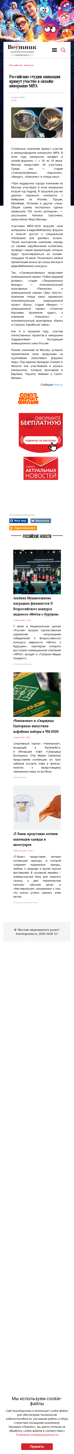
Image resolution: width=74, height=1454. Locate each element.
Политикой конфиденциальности (37, 1434)
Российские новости (21, 65)
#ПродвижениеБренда (22, 514)
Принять (37, 1446)
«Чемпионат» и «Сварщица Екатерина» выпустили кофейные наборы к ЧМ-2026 (36, 726)
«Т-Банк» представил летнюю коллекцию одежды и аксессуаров (35, 839)
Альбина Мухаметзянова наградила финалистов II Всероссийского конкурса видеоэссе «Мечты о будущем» (36, 606)
